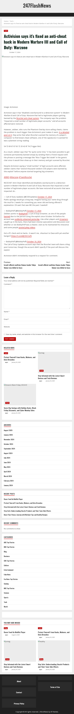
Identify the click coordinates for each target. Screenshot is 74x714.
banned (7, 216)
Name (6, 312)
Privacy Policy (19, 703)
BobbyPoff (23, 213)
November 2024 (9, 439)
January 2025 (8, 435)
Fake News (7, 574)
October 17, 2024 (45, 197)
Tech (5, 31)
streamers (63, 219)
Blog (5, 551)
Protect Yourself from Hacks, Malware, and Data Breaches (19, 358)
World (6, 607)
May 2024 (7, 467)
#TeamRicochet (25, 177)
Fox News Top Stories (11, 579)
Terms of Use (55, 687)
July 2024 (7, 458)
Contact (19, 692)
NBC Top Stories (9, 588)
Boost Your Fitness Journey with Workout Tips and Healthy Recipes (26, 515)
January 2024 (8, 485)
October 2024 (8, 444)
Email (6, 319)
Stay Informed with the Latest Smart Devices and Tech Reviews (51, 377)
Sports (6, 597)
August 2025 (8, 430)
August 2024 (8, 453)
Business (7, 556)
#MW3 (6, 177)
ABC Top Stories (9, 542)
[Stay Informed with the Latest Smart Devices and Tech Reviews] (54, 362)
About (19, 681)
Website (7, 327)
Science (6, 593)
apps (6, 362)
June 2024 (7, 462)
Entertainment (8, 570)
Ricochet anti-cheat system (27, 118)
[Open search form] (71, 15)
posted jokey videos (27, 227)
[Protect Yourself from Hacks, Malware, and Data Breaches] (20, 353)
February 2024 (9, 481)
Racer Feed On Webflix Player (13, 499)
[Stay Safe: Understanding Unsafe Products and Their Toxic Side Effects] (54, 651)
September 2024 (9, 448)
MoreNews (44, 712)
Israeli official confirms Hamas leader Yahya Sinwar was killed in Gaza (20, 265)
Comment (8, 284)
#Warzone (14, 177)
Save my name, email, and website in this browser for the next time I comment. (34, 334)
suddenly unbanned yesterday (27, 219)
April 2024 (7, 471)
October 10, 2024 (34, 241)
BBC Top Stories (9, 547)
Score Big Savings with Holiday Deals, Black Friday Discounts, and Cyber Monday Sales (20, 409)
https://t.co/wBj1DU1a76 (21, 236)
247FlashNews (37, 5)
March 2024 (8, 476)
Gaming (6, 584)
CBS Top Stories (9, 561)
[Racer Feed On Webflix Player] (20, 628)
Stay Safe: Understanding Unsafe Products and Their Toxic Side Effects (27, 511)
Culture (6, 565)
